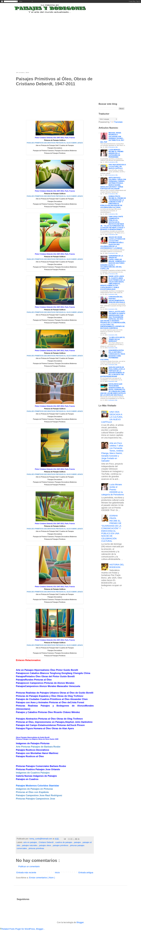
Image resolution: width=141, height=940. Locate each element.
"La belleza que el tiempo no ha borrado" (117, 339)
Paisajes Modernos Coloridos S (37, 785)
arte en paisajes (30, 842)
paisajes (77, 842)
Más (117, 147)
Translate (118, 122)
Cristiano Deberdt (46, 842)
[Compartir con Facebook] (76, 839)
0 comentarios (111, 147)
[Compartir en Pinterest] (79, 839)
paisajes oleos (45, 845)
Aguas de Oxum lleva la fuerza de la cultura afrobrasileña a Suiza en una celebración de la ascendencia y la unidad (112, 242)
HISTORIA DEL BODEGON (116, 565)
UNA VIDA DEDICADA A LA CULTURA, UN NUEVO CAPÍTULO (117, 166)
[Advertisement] (63, 25)
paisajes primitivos (61, 845)
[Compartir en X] (74, 839)
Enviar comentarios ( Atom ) (42, 877)
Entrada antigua (85, 872)
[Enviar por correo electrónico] (69, 839)
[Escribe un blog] (71, 839)
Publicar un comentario (29, 866)
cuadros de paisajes (64, 842)
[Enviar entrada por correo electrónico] (64, 839)
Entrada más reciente (26, 872)
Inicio (57, 872)
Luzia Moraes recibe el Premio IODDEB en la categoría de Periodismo (116, 153)
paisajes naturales (30, 845)
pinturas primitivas (36, 848)
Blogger (80, 922)
